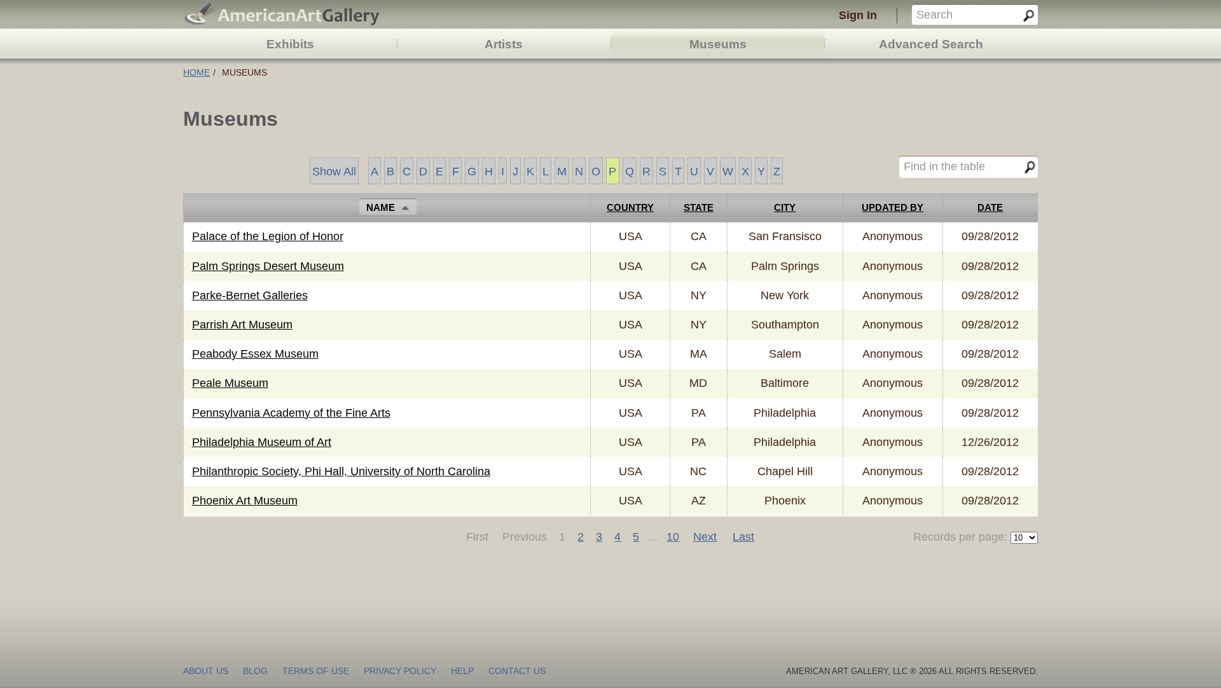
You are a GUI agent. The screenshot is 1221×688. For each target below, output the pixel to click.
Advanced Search (931, 44)
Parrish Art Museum (242, 324)
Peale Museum (230, 383)
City (785, 207)
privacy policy (400, 671)
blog (255, 671)
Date (990, 207)
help (462, 671)
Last (743, 536)
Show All (334, 171)
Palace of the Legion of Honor (267, 236)
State (699, 207)
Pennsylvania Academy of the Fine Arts (291, 413)
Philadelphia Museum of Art (261, 442)
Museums (718, 44)
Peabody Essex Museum (255, 353)
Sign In (858, 15)
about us (205, 671)
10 (672, 536)
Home (196, 72)
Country (630, 207)
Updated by (892, 207)
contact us (517, 671)
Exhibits (290, 44)
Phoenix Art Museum (245, 500)
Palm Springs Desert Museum (268, 266)
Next (705, 536)
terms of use (315, 671)
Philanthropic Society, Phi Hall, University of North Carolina (341, 471)
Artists (504, 44)
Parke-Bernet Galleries (250, 295)
